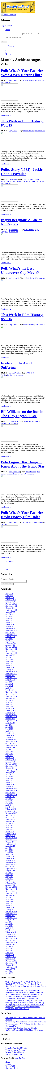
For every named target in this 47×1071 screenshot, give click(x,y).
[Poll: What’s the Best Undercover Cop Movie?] (9, 296)
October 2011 (10, 916)
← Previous (9, 46)
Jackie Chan (11, 181)
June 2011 (9, 924)
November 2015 (11, 815)
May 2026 (9, 594)
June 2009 (9, 973)
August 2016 (10, 797)
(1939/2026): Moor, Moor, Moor (24, 1030)
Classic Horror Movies (15, 474)
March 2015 (9, 832)
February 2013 (10, 883)
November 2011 (11, 914)
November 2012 (11, 889)
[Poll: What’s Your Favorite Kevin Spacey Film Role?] (9, 542)
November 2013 (11, 864)
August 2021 (10, 680)
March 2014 (9, 856)
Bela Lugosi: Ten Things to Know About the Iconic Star (23, 464)
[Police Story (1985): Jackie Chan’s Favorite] (9, 201)
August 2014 (10, 846)
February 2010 (10, 957)
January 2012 (10, 910)
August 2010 (10, 944)
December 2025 (11, 604)
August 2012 (10, 895)
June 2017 (9, 776)
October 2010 (10, 940)
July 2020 (9, 700)
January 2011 (10, 934)
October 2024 (10, 633)
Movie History (28, 131)
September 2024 (11, 635)
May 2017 (9, 778)
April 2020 (9, 706)
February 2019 (10, 735)
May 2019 (9, 729)
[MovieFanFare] (18, 13)
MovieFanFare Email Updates (16, 1048)
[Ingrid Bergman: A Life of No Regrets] (9, 249)
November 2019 (11, 717)
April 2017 (9, 780)
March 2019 (9, 733)
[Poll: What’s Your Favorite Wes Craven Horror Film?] (9, 100)
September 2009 (11, 967)
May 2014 (9, 852)
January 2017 (10, 786)
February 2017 (10, 784)
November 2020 (11, 692)
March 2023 (9, 641)
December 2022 (11, 647)
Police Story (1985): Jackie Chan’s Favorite (22, 171)
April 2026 (9, 596)
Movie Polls (39, 80)
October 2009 (10, 965)
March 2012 (9, 905)
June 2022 (9, 659)
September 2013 (11, 868)
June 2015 (9, 825)
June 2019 (9, 727)
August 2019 (10, 723)
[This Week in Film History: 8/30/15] (9, 148)
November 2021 (11, 674)
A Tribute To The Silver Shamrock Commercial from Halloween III (22, 1008)
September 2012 (11, 893)
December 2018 (11, 739)
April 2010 (9, 953)
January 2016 (10, 811)
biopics (9, 375)
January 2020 (10, 713)
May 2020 (9, 704)
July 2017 (9, 774)
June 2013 (9, 875)
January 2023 (10, 645)
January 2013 (10, 885)
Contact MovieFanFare (13, 1054)
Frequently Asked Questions (15, 1050)
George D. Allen (15, 373)
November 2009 (11, 963)
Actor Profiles (29, 230)
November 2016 (11, 791)
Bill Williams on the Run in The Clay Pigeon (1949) (22, 414)
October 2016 (10, 793)
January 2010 (10, 959)
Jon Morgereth (14, 278)
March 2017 (9, 782)
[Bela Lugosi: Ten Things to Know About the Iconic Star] (9, 491)
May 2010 (9, 951)
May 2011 (9, 926)
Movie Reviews (38, 181)
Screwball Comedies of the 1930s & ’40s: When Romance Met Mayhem (23, 995)
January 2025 (10, 626)
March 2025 (9, 622)
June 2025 (9, 616)
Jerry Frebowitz (14, 472)
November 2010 (11, 938)
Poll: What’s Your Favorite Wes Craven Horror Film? (22, 72)
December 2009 (11, 961)
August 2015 (10, 821)
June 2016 (9, 801)
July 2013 (9, 873)
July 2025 (9, 614)
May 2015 (9, 827)
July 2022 (9, 657)
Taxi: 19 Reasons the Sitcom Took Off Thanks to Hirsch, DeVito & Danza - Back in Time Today (23, 983)
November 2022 (11, 649)
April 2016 (9, 805)
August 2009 (10, 969)
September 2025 (11, 610)
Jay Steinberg (13, 230)
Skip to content (6, 26)
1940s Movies (29, 421)
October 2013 (10, 866)
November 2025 (11, 606)
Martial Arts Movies (24, 181)
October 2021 (10, 676)
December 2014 (11, 838)
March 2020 (9, 708)
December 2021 (11, 672)
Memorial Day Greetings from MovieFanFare (21, 1028)
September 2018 (11, 745)
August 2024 (10, 637)
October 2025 (10, 608)
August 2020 (10, 698)
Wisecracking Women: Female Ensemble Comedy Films (25, 1022)
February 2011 (10, 932)
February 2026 (10, 600)
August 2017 (10, 772)
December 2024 (11, 628)
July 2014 (9, 848)
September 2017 (11, 770)
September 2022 (11, 653)
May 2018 (9, 754)
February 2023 (10, 643)
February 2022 (10, 667)
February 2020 (10, 711)
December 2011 (11, 912)
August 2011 (10, 920)
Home (7, 30)
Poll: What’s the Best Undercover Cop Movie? (20, 270)
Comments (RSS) (11, 1068)
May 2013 (9, 877)
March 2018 (9, 758)
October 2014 (10, 842)
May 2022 (9, 661)
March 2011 (9, 930)
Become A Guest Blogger (14, 1052)
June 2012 (9, 899)
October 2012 (10, 891)
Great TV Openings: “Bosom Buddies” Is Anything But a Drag (25, 1002)
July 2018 (9, 750)
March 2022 (9, 665)
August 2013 (10, 871)
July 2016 (9, 799)
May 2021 (9, 686)
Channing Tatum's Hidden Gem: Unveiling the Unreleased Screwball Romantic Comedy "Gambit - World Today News (24, 992)
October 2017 (10, 768)
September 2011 (11, 918)
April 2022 (9, 663)
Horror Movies (28, 80)
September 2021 (11, 678)
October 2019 (10, 719)
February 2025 (10, 624)
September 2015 (11, 819)
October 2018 (10, 743)
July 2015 (9, 823)
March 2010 (9, 955)
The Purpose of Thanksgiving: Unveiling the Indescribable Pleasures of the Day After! (21, 999)
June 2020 (9, 702)
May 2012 (9, 901)
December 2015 (11, 813)
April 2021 (9, 688)
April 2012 (9, 903)
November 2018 (11, 741)
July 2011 (8, 922)
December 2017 (11, 764)
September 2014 (11, 844)
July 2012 (9, 897)
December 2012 (11, 887)
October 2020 (10, 694)
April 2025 (9, 620)
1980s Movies (28, 179)
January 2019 (10, 737)
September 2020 (11, 696)
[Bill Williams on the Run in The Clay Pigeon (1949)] (9, 441)
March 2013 (9, 881)
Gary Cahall (13, 80)
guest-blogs (13, 179)
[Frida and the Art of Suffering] (9, 392)
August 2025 (10, 612)
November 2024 (11, 631)
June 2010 (9, 949)
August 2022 (10, 655)
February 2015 (10, 834)
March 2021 (9, 690)
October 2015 (10, 817)
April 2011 (9, 928)
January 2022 (10, 670)
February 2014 (10, 858)
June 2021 (9, 684)
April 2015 (9, 830)
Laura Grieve (13, 421)
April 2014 (9, 854)
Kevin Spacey (28, 522)
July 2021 (9, 682)
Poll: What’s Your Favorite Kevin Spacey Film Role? (22, 514)
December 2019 (11, 715)
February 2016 (10, 809)
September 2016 (11, 795)
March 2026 (9, 598)
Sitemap (8, 1064)
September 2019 (11, 721)
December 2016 (11, 788)
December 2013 (11, 862)
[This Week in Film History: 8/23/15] (9, 342)
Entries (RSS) (10, 1066)
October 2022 (10, 651)
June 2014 (9, 850)
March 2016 (9, 807)
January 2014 (10, 860)
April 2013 (9, 879)
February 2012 (10, 907)
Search (4, 42)
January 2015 (10, 836)
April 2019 (9, 731)
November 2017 (11, 766)
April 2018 (9, 756)
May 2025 (9, 618)
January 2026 (10, 602)
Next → (8, 54)
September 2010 (11, 942)
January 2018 (10, 762)
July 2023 (9, 639)
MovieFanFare (20, 1058)
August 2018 (10, 747)
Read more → (6, 115)
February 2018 (10, 760)
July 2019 (9, 725)
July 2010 (9, 946)
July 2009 (9, 971)
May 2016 (9, 803)
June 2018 (9, 752)
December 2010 (11, 936)
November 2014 (11, 840)
